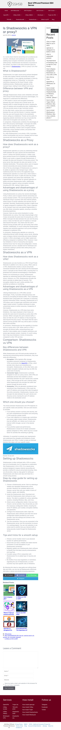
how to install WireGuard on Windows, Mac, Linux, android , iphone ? (51, 114)
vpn (8, 637)
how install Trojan (27, 709)
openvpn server (28, 635)
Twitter (44, 709)
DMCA (25, 724)
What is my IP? (45, 19)
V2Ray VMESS (29, 15)
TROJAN (9, 19)
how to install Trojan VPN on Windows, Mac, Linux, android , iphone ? (51, 103)
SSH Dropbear (28, 10)
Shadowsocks (16, 66)
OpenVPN (24, 363)
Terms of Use (19, 726)
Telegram (44, 704)
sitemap (45, 726)
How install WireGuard (29, 714)
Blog (53, 19)
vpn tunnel (12, 637)
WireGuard (40, 15)
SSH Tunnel (51, 10)
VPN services (8, 633)
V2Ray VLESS (16, 15)
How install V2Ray (27, 707)
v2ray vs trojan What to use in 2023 (50, 43)
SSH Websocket (15, 10)
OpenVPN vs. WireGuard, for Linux (50, 83)
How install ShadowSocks (30, 712)
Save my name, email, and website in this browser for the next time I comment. (21, 684)
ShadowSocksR (20, 19)
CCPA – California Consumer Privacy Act (39, 724)
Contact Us (19, 727)
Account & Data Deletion (34, 726)
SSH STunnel (39, 10)
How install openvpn (28, 704)
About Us (50, 726)
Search (48, 28)
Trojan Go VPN (52, 15)
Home (6, 10)
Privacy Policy (19, 724)
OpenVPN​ (5, 15)
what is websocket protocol (49, 56)
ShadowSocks (32, 19)
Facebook (45, 707)
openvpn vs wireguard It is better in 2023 (50, 50)
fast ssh (21, 635)
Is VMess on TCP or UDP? (11, 638)
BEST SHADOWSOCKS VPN (12, 635)
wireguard (18, 637)
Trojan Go (15, 704)
